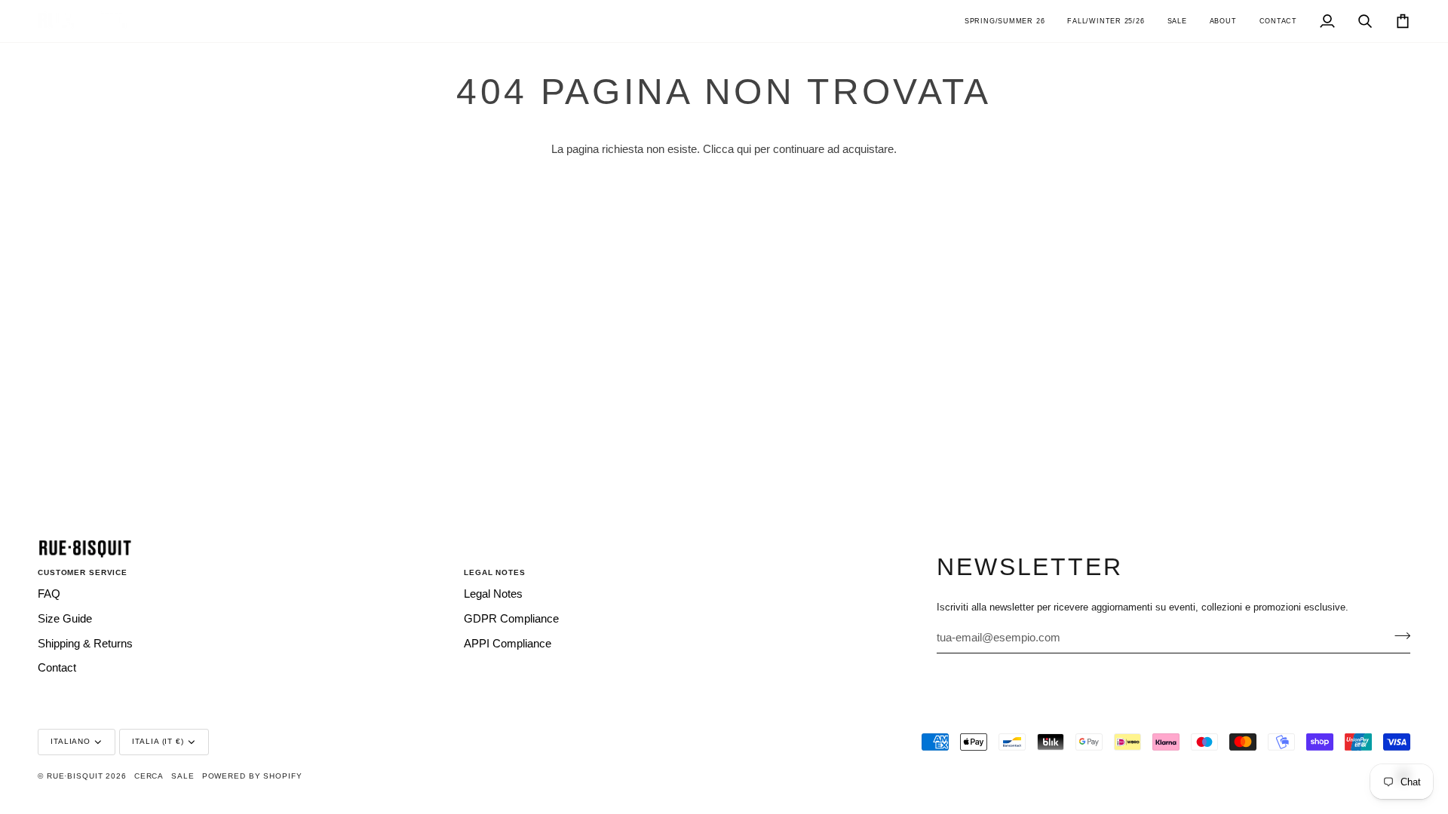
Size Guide (65, 619)
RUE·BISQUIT (75, 776)
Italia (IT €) (157, 741)
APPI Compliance (507, 644)
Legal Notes (493, 594)
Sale (183, 776)
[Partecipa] (1397, 636)
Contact (57, 668)
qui (744, 149)
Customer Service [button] (82, 572)
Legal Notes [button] (495, 572)
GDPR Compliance (511, 619)
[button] (1004, 21)
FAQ (49, 594)
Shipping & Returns (85, 644)
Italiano (70, 741)
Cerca (149, 776)
